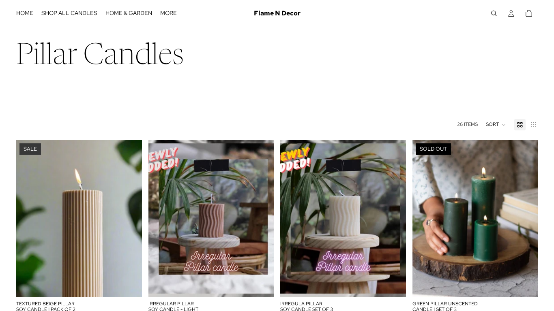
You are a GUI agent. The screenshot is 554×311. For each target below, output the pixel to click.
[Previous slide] (28, 218)
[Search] (494, 13)
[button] (496, 125)
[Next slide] (130, 218)
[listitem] (168, 13)
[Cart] (529, 13)
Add (136, 284)
